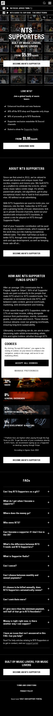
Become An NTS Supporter (26, 63)
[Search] (44, 3)
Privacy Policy (26, 691)
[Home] (3, 3)
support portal (32, 643)
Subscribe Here (26, 146)
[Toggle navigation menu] (50, 3)
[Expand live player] (50, 17)
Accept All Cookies (26, 363)
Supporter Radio (31, 129)
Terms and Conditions (26, 685)
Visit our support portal (31, 699)
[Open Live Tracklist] (43, 17)
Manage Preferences (26, 370)
